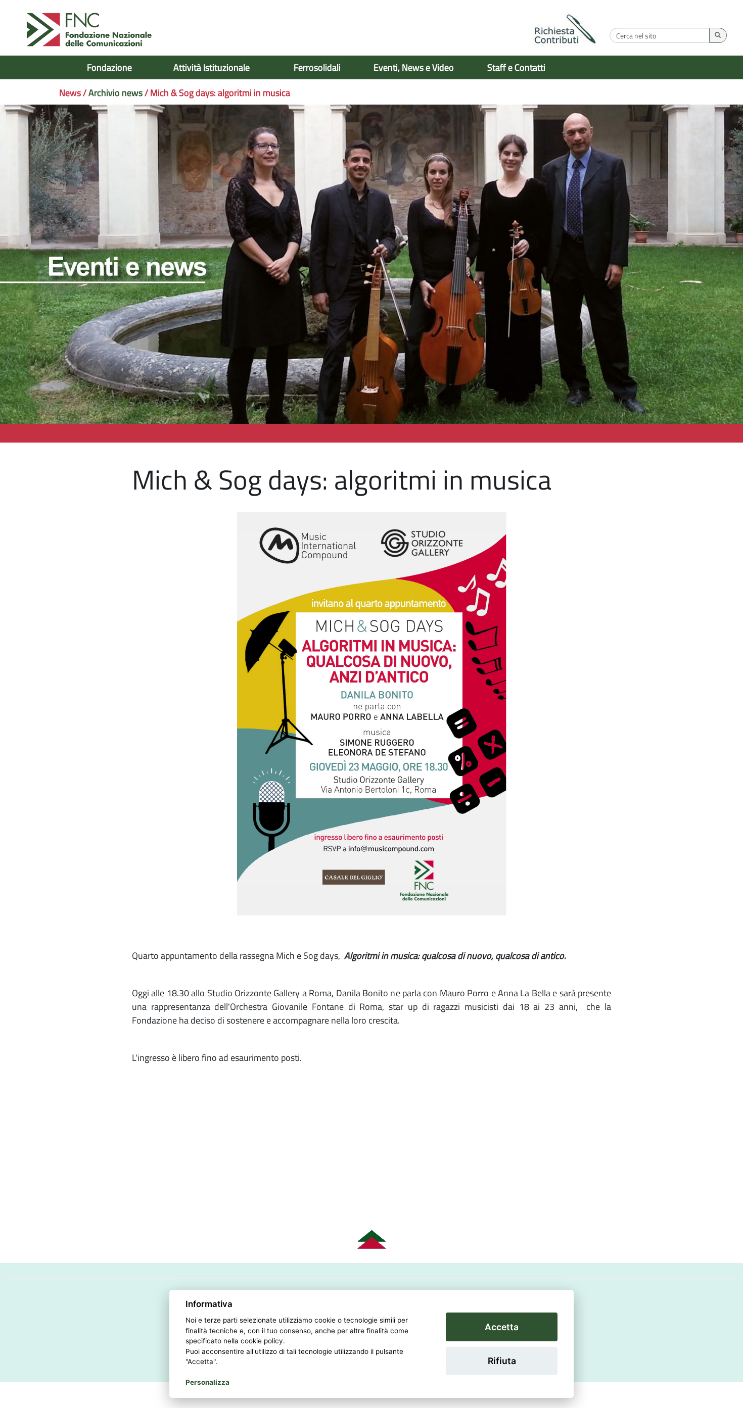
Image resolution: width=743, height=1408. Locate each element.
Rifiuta (502, 1360)
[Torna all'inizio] (371, 1239)
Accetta (502, 1327)
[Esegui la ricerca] (718, 35)
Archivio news (115, 93)
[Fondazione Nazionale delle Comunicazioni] (89, 30)
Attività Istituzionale (211, 67)
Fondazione (109, 67)
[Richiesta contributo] (566, 30)
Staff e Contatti (516, 67)
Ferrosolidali (317, 67)
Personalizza (207, 1382)
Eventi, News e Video (414, 67)
